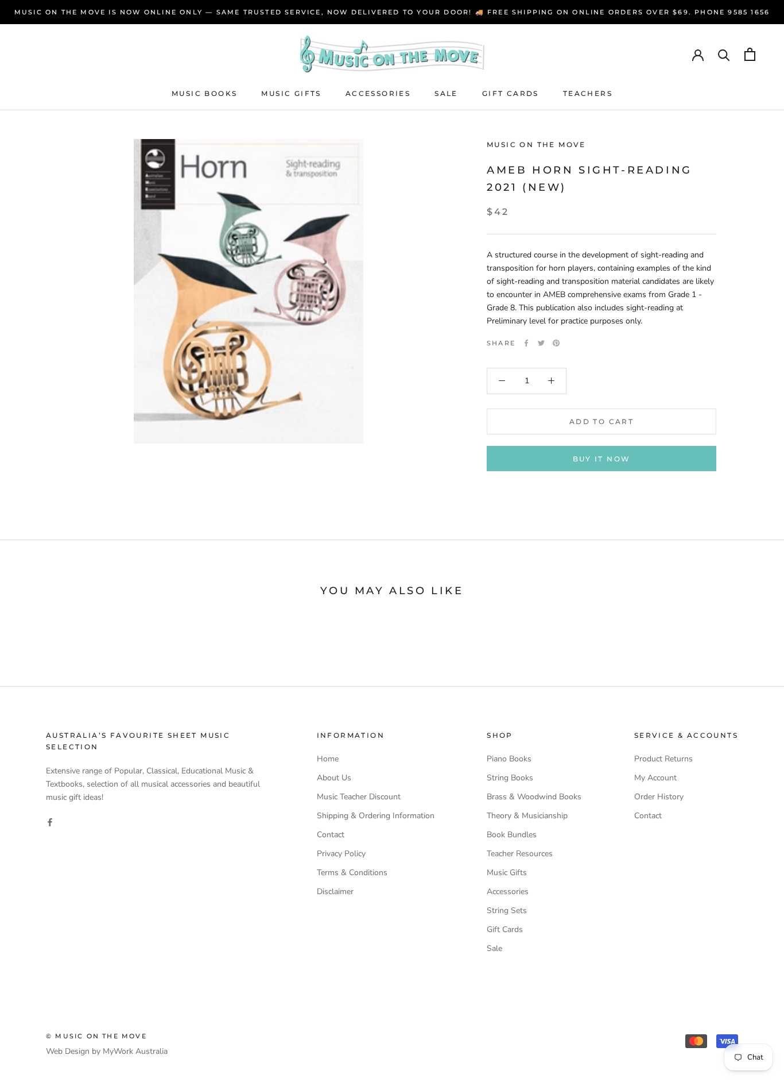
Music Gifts (291, 93)
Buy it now (602, 459)
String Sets (507, 910)
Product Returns (663, 758)
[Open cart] (749, 54)
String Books (510, 777)
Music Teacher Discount (359, 796)
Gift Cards (510, 93)
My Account (655, 777)
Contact (330, 834)
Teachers (587, 93)
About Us (334, 777)
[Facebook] (526, 343)
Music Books (204, 93)
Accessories (378, 93)
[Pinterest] (556, 343)
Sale (446, 93)
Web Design (68, 1051)
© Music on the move (96, 1036)
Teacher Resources (520, 853)
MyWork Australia (135, 1051)
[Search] (724, 54)
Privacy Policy (341, 853)
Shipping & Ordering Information (375, 815)
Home (328, 758)
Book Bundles (512, 834)
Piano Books (509, 758)
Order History (659, 796)
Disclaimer (335, 891)
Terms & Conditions (352, 872)
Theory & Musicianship (527, 815)
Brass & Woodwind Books (534, 796)
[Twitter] (541, 343)
